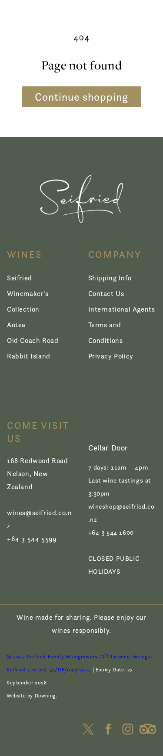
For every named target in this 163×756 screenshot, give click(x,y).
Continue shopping (81, 96)
